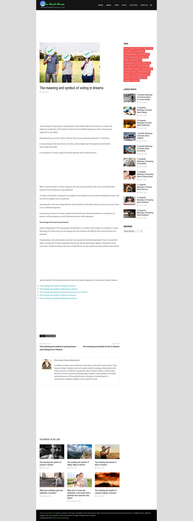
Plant (124, 5)
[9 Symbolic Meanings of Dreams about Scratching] (130, 146)
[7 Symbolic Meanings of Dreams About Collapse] (130, 133)
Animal (108, 5)
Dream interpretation (47, 513)
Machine (137, 69)
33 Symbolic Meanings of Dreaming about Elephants (145, 212)
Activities (133, 5)
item (134, 66)
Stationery (127, 77)
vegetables (127, 80)
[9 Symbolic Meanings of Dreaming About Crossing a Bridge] (130, 95)
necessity (127, 74)
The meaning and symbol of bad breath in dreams (58, 298)
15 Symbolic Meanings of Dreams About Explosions (144, 122)
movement (127, 72)
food (144, 63)
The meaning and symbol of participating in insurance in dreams (64, 292)
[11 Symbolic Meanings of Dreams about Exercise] (130, 185)
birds (150, 48)
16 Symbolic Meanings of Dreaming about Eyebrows (145, 199)
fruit (149, 63)
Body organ (128, 51)
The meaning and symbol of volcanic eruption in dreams (106, 491)
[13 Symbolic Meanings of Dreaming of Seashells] (130, 159)
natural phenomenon (144, 72)
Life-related (51, 336)
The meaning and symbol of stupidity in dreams (57, 286)
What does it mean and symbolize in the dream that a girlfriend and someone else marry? (78, 494)
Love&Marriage (129, 69)
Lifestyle (144, 5)
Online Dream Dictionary (60, 518)
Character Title (140, 51)
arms (137, 48)
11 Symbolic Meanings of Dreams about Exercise (144, 187)
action (126, 48)
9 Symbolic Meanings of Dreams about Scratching (144, 148)
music (134, 72)
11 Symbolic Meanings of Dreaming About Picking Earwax (145, 174)
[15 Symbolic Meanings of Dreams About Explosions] (130, 121)
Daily (126, 57)
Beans (145, 48)
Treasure (140, 77)
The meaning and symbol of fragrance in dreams (58, 295)
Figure (100, 5)
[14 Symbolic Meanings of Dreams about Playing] (130, 108)
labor (138, 66)
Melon (150, 69)
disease (127, 60)
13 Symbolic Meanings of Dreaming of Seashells (145, 161)
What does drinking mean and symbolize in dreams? (51, 491)
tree (145, 77)
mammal (144, 69)
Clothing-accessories (130, 54)
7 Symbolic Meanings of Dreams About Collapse (144, 135)
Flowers (139, 63)
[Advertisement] (96, 24)
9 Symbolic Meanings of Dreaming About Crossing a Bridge (144, 97)
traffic (134, 77)
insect (129, 66)
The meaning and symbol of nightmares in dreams (59, 289)
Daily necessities (133, 57)
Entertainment (134, 60)
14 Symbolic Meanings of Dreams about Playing (144, 110)
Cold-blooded (142, 54)
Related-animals (141, 74)
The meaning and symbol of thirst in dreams (106, 463)
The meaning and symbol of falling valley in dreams (78, 463)
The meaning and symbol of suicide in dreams (50, 463)
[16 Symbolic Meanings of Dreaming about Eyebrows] (130, 198)
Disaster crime (144, 57)
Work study (135, 80)
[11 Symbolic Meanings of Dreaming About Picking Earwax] (130, 172)
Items (116, 5)
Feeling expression (129, 63)
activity (132, 48)
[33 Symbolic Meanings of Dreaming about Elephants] (130, 211)
